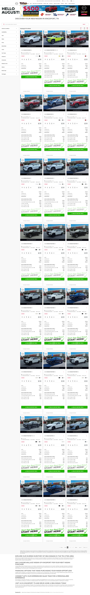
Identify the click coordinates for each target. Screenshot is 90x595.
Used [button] (31, 3)
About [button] (66, 3)
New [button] (28, 3)
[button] (41, 39)
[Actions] (40, 50)
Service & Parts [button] (57, 3)
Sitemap (57, 592)
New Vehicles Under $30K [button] (37, 3)
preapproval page (34, 573)
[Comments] (39, 59)
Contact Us (51, 592)
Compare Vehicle (26, 91)
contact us (46, 580)
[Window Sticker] (40, 59)
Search (84, 24)
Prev (65, 547)
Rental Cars (45, 3)
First (61, 547)
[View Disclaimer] (31, 59)
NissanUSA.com (61, 592)
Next (76, 547)
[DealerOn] (18, 592)
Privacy (54, 592)
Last (80, 547)
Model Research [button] (71, 3)
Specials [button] (51, 3)
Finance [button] (62, 3)
